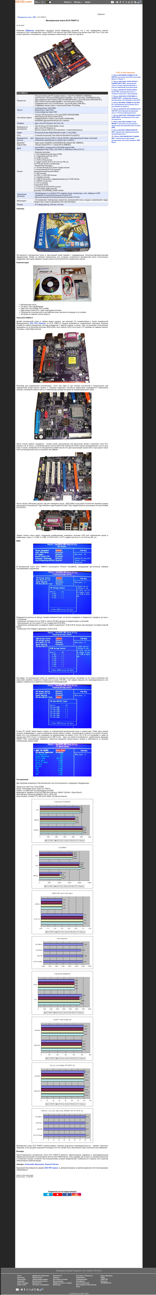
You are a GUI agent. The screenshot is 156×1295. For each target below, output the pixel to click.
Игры (78, 1286)
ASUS (103, 1277)
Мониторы (57, 1285)
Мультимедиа (58, 1281)
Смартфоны (80, 1277)
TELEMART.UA (106, 1283)
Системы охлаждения (40, 1285)
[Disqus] (62, 1223)
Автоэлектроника (82, 1283)
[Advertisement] (58, 10)
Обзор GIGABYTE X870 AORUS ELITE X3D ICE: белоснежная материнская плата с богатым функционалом (126, 111)
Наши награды (22, 1283)
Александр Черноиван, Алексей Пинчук (41, 1164)
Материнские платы (25, 17)
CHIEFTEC (104, 1279)
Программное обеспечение (86, 1285)
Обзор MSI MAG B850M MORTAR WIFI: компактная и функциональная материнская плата (125, 132)
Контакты (20, 1277)
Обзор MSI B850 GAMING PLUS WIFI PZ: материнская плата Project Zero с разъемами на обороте (126, 104)
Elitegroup (30, 30)
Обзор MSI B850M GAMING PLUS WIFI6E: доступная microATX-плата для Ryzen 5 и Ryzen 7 (126, 77)
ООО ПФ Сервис (51, 1168)
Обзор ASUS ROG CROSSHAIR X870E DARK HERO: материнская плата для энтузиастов (126, 117)
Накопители (57, 1275)
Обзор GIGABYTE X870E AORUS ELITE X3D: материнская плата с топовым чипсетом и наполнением (125, 91)
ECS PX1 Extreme (37, 323)
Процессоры (37, 1277)
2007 (34, 17)
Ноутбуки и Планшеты (84, 1275)
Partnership (21, 1279)
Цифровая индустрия (40, 1275)
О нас (19, 1275)
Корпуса (56, 1277)
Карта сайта (21, 1285)
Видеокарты (37, 1283)
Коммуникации (81, 1279)
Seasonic (104, 1281)
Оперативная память (40, 1279)
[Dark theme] (48, 2)
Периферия (80, 1281)
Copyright (21, 1281)
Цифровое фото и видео (62, 1283)
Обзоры (77, 2)
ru (36, 2)
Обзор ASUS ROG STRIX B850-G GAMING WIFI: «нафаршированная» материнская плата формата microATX (126, 98)
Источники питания (60, 1279)
